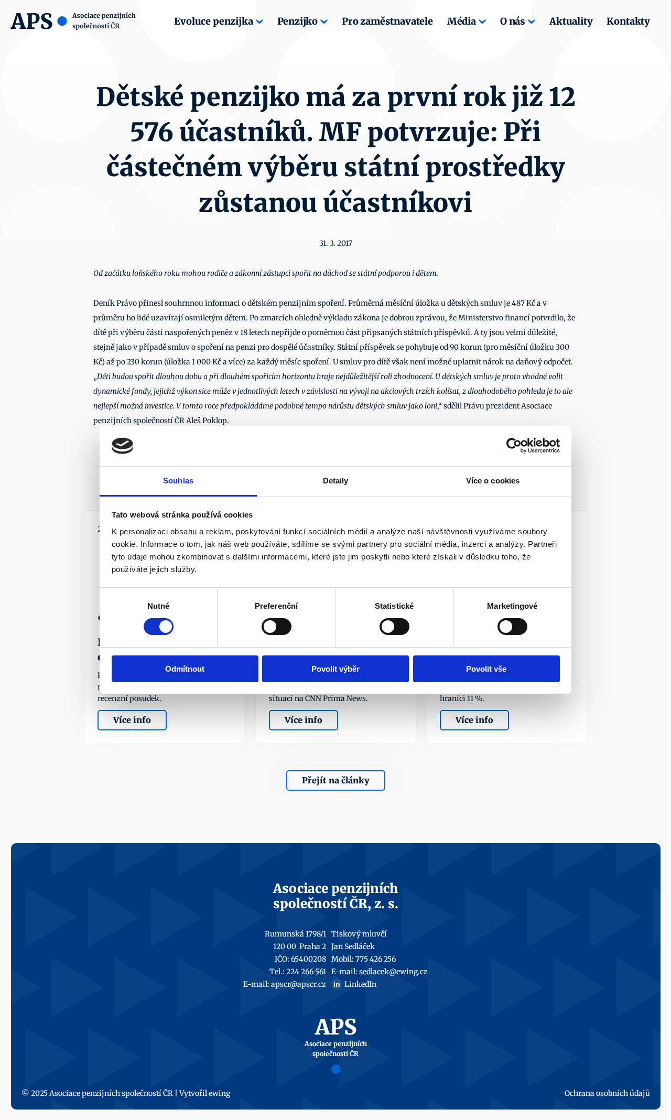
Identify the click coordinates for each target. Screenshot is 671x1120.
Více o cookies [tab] (493, 480)
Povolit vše (486, 668)
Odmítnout (184, 668)
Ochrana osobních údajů (607, 1093)
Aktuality (570, 21)
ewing (219, 1093)
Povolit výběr (335, 668)
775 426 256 (375, 959)
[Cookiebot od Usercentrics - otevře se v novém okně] (514, 446)
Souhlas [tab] (178, 480)
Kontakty (628, 21)
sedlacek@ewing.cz (393, 971)
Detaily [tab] (336, 480)
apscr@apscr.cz (298, 984)
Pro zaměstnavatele (387, 21)
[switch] (276, 626)
